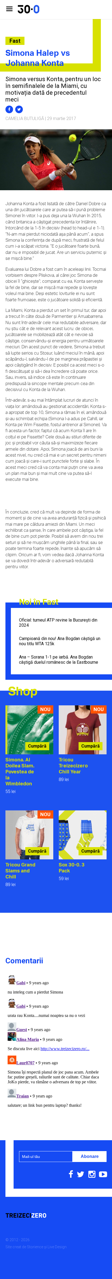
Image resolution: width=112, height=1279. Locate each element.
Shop (23, 690)
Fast (15, 41)
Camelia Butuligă (24, 118)
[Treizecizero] (56, 1216)
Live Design (57, 1247)
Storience (35, 1247)
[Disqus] (56, 1041)
